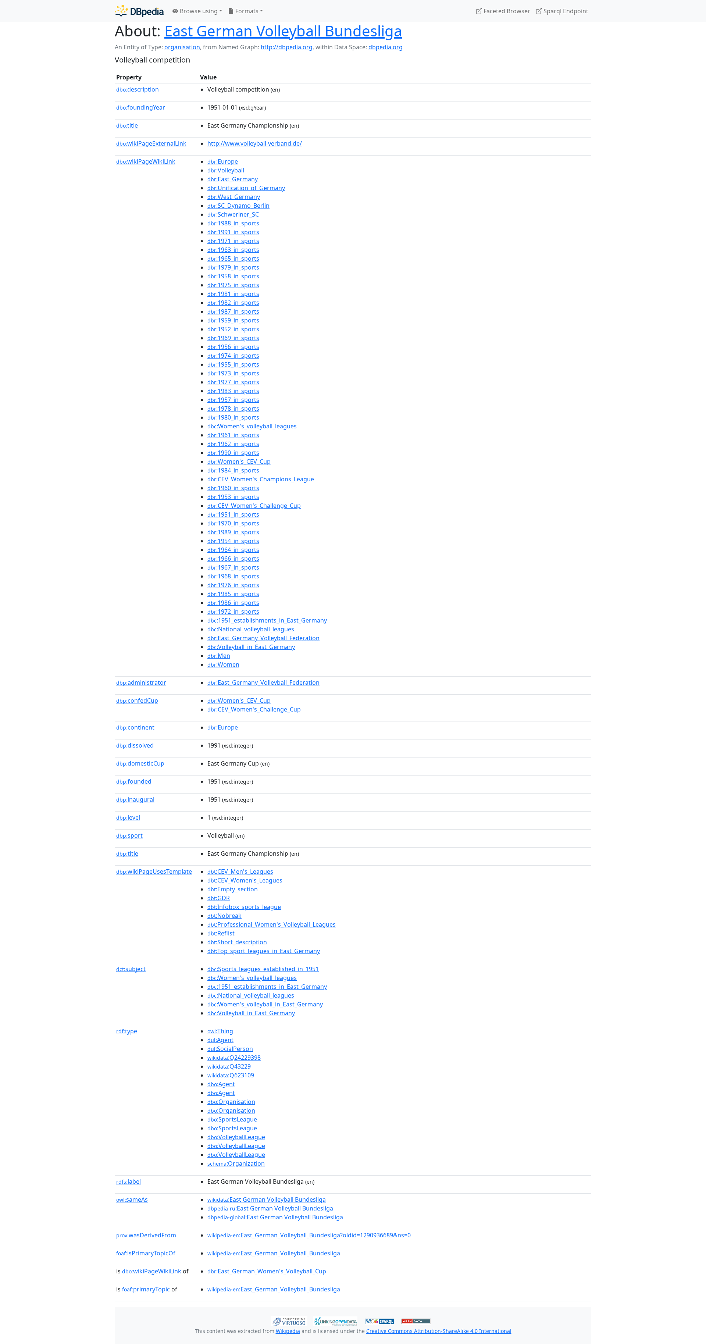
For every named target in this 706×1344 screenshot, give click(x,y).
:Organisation (231, 1102)
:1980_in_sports (233, 417)
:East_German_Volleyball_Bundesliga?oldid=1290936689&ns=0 (309, 1235)
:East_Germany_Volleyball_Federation (263, 638)
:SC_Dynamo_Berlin (238, 206)
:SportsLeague (232, 1119)
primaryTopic (146, 1289)
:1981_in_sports (233, 294)
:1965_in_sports (233, 258)
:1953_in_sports (233, 497)
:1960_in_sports (233, 488)
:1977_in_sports (233, 382)
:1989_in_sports (233, 532)
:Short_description (237, 942)
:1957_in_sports (233, 400)
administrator (141, 682)
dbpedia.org (385, 47)
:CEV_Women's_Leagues (244, 880)
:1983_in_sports (233, 391)
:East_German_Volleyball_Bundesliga (273, 1253)
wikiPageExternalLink (151, 143)
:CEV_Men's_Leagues (240, 871)
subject (131, 969)
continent (135, 727)
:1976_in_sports (233, 585)
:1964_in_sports (233, 550)
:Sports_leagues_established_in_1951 (263, 969)
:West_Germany (233, 197)
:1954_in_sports (233, 541)
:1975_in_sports (233, 285)
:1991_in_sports (233, 232)
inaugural (135, 799)
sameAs (132, 1199)
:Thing (220, 1031)
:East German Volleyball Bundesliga (266, 1199)
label (128, 1181)
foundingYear (140, 107)
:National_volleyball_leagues (250, 629)
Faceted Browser (506, 11)
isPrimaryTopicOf (145, 1253)
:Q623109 (230, 1075)
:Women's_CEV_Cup (239, 461)
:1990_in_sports (233, 453)
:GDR (218, 898)
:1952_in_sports (233, 329)
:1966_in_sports (233, 559)
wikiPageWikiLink (145, 161)
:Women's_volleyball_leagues (252, 426)
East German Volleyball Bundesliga (283, 31)
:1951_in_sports (233, 514)
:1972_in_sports (233, 611)
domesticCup (140, 763)
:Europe (222, 161)
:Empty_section (232, 889)
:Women (223, 664)
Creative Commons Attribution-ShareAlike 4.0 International (438, 1330)
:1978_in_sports (233, 408)
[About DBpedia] (139, 11)
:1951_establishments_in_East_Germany (267, 620)
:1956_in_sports (233, 347)
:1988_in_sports (233, 223)
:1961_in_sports (233, 435)
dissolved (135, 745)
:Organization (236, 1163)
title (127, 125)
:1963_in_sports (233, 250)
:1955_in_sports (233, 364)
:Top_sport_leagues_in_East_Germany (263, 951)
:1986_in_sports (233, 603)
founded (133, 781)
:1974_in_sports (233, 356)
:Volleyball (225, 170)
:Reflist (221, 933)
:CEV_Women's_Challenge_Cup (254, 506)
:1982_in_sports (233, 303)
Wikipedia (288, 1330)
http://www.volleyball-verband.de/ (254, 143)
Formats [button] (246, 11)
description (137, 89)
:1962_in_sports (233, 444)
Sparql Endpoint (565, 11)
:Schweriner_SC (233, 214)
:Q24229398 (234, 1058)
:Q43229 (229, 1066)
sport (129, 835)
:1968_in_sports (233, 576)
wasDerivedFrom (146, 1235)
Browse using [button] (198, 11)
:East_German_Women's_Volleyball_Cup (266, 1271)
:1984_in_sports (233, 470)
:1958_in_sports (233, 276)
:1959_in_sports (233, 320)
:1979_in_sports (233, 267)
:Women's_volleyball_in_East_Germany (265, 1004)
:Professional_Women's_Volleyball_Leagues (271, 924)
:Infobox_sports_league (244, 907)
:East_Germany (232, 179)
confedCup (137, 700)
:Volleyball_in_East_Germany (251, 647)
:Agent (220, 1040)
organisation (182, 47)
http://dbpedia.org (287, 47)
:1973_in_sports (233, 373)
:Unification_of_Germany (246, 188)
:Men (218, 656)
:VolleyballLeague (236, 1137)
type (126, 1031)
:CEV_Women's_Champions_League (260, 479)
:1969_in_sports (233, 338)
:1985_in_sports (233, 594)
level (128, 817)
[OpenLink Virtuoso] (289, 1320)
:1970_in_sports (233, 523)
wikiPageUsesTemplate (154, 871)
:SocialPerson (230, 1049)
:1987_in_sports (233, 311)
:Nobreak (224, 916)
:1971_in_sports (233, 241)
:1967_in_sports (233, 567)
